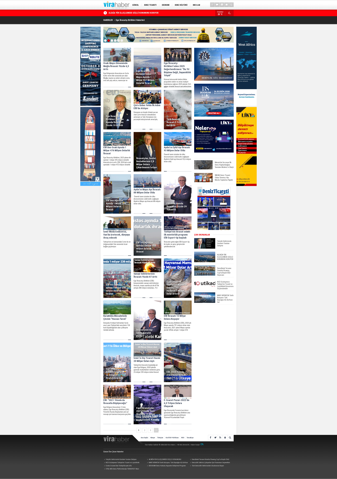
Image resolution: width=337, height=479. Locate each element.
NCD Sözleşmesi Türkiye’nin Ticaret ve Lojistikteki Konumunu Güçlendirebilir (121, 462)
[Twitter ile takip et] (215, 437)
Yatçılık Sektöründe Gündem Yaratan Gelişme (121, 459)
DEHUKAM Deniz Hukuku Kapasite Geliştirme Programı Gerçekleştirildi (166, 466)
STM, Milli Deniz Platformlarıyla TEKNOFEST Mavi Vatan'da (121, 469)
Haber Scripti (195, 445)
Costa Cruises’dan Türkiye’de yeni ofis (119, 466)
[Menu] (212, 4)
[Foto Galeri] (222, 4)
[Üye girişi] (225, 437)
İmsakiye (190, 438)
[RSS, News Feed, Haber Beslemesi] (220, 437)
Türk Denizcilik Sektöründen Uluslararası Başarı (208, 466)
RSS (182, 438)
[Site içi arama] (231, 4)
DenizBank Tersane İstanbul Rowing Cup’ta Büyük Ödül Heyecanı (137, 13)
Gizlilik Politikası (172, 438)
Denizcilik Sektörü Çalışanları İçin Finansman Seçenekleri (211, 462)
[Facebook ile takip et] (210, 437)
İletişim (160, 438)
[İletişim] (226, 4)
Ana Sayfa (144, 438)
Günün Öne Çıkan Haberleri (113, 451)
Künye (152, 438)
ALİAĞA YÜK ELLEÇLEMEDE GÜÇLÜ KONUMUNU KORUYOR (163, 459)
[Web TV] (217, 4)
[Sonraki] (156, 430)
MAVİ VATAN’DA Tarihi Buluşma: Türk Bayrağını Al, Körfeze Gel (167, 462)
